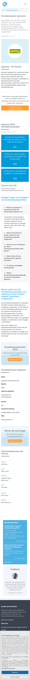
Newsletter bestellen (7, 620)
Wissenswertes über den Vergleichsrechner (14, 627)
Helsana (3, 476)
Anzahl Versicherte (7, 409)
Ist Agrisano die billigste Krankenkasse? (13, 266)
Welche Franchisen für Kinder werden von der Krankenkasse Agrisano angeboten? (13, 236)
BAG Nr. (3, 384)
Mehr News (7, 562)
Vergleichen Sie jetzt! (15, 359)
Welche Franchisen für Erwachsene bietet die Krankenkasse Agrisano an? (13, 210)
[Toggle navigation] (25, 4)
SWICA (3, 500)
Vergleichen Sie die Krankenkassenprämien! (15, 108)
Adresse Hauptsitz (7, 391)
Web (2, 416)
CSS (2, 469)
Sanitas (3, 493)
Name (3, 377)
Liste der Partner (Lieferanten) (8, 668)
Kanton (3, 401)
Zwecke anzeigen (15, 677)
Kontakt (3, 630)
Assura (3, 462)
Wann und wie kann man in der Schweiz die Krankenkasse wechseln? (14, 547)
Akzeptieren (15, 672)
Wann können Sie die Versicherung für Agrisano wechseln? (12, 258)
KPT (2, 485)
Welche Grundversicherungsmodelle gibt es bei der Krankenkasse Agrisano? (15, 276)
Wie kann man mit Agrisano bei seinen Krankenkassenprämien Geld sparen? (14, 248)
